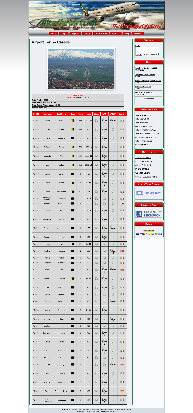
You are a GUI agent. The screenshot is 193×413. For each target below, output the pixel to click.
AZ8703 (36, 364)
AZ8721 (36, 382)
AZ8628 (36, 351)
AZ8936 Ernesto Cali (143, 158)
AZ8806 (36, 391)
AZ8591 (36, 333)
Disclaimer (85, 409)
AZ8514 (36, 129)
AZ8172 (36, 251)
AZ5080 (36, 147)
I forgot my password (151, 54)
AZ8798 (36, 138)
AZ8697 (36, 263)
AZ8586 (36, 326)
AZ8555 (36, 210)
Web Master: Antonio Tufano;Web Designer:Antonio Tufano (110, 409)
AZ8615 (36, 342)
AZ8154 (36, 244)
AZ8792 (36, 228)
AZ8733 (36, 310)
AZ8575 (36, 319)
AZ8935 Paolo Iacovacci (144, 161)
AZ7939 (36, 203)
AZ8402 (36, 287)
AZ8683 (36, 358)
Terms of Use (76, 409)
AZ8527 (36, 219)
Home (53, 33)
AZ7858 (36, 183)
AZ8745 (36, 279)
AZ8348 (36, 270)
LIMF (45, 108)
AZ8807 (36, 400)
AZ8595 (36, 199)
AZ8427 (36, 294)
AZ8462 (36, 301)
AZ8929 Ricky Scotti (143, 165)
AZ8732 (36, 192)
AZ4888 (36, 156)
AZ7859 (36, 174)
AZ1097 (36, 121)
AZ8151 (36, 237)
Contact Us (66, 409)
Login (64, 33)
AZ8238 (36, 258)
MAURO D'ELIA (82, 98)
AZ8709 (36, 373)
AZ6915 (36, 165)
